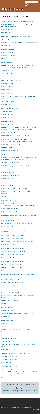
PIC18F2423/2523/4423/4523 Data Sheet (12, 292)
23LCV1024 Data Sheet (7, 307)
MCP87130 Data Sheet (7, 93)
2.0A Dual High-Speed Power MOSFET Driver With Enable (17, 313)
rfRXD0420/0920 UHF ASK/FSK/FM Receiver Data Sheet (17, 223)
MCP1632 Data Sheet (7, 52)
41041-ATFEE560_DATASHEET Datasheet (13, 251)
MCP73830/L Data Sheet (8, 105)
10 (28, 371)
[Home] (13, 9)
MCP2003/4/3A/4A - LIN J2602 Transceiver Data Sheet (16, 136)
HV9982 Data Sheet (6, 33)
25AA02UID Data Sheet (7, 77)
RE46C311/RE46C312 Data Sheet (10, 300)
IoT (22, 390)
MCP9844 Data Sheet (7, 83)
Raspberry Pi (15, 390)
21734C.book (4, 326)
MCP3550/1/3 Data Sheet (8, 179)
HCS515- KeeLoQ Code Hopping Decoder (12, 258)
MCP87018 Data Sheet (7, 118)
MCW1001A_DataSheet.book (9, 212)
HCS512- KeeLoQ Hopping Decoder (11, 264)
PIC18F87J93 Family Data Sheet (10, 279)
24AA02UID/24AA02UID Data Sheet (11, 80)
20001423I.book (5, 341)
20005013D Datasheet (7, 111)
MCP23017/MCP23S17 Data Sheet (10, 175)
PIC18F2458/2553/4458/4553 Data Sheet (12, 289)
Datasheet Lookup (15, 407)
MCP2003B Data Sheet (7, 317)
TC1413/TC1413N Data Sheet (9, 356)
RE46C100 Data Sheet (7, 147)
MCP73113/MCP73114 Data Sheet (10, 144)
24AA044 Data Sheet (7, 39)
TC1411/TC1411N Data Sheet (9, 363)
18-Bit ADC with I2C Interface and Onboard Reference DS (17, 21)
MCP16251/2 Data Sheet (7, 87)
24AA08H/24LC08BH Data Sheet (10, 162)
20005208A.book (6, 70)
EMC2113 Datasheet (6, 59)
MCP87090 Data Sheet (7, 114)
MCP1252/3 (4, 323)
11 (31, 371)
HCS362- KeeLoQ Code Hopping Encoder (12, 254)
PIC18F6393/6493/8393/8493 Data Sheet (12, 282)
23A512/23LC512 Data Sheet (9, 101)
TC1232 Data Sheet (6, 369)
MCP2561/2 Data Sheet (7, 90)
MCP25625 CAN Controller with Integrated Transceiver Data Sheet (19, 42)
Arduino (6, 390)
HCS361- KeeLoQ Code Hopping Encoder (12, 267)
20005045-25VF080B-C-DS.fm (9, 108)
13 (36, 371)
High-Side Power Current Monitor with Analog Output (15, 36)
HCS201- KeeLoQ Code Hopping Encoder (12, 245)
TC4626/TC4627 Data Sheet (8, 338)
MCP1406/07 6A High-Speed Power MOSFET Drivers (16, 166)
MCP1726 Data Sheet (7, 185)
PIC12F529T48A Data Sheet (9, 227)
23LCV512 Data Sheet (7, 304)
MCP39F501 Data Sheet (7, 49)
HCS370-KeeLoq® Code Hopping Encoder (12, 235)
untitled (3, 154)
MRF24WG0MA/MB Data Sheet (10, 208)
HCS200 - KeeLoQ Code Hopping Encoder (12, 271)
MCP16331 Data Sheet (7, 29)
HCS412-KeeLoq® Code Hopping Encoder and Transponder (17, 241)
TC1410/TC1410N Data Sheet (9, 366)
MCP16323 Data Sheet (7, 124)
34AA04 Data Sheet (6, 46)
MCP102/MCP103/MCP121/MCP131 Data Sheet (14, 188)
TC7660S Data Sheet (6, 335)
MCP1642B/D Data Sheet (8, 55)
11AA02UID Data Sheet (7, 74)
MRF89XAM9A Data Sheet (8, 200)
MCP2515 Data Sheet (7, 320)
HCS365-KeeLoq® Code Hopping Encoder (12, 238)
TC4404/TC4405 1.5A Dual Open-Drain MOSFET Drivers (17, 353)
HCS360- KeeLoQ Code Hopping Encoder (12, 261)
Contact (37, 409)
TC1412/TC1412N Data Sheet (9, 359)
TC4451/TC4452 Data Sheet (8, 169)
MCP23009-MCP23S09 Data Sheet (10, 151)
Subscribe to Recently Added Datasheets (2, 378)
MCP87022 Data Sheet (7, 310)
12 (34, 371)
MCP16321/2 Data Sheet (7, 121)
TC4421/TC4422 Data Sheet (8, 350)
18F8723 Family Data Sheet (8, 286)
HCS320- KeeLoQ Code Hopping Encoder (12, 248)
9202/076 (3, 197)
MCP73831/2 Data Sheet (7, 172)
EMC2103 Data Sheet (7, 62)
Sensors (28, 390)
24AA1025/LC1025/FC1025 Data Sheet (11, 182)
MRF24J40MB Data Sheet (8, 220)
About (31, 409)
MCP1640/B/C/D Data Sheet (8, 133)
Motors (34, 390)
